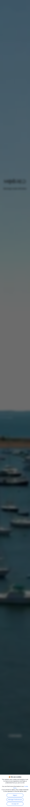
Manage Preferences (15, 799)
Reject (15, 795)
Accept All (15, 804)
